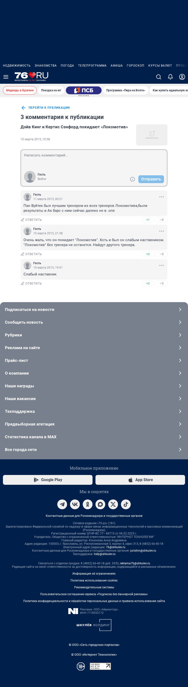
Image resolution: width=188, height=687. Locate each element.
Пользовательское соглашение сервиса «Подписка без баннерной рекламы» (94, 594)
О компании (17, 373)
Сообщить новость (24, 322)
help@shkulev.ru (105, 554)
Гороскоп (135, 65)
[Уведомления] (170, 77)
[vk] (75, 504)
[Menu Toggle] (6, 77)
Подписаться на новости (29, 309)
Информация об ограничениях (94, 573)
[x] (113, 504)
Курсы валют (160, 65)
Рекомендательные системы (94, 587)
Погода (67, 65)
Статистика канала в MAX (31, 436)
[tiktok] (126, 504)
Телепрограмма (92, 65)
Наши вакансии (20, 398)
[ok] (88, 504)
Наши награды (19, 385)
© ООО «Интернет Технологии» (94, 654)
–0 (162, 220)
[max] (100, 504)
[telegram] (62, 504)
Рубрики (13, 334)
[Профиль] (182, 77)
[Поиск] (158, 77)
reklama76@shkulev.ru (135, 563)
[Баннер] (84, 90)
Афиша (117, 65)
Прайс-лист (16, 360)
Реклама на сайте (22, 347)
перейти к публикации (49, 107)
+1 (148, 220)
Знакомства (46, 65)
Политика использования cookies (94, 580)
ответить (33, 220)
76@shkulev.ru (115, 547)
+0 (148, 254)
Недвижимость (17, 65)
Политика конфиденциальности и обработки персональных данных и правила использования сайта (94, 601)
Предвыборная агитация (30, 424)
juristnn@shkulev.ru (143, 550)
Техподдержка (20, 411)
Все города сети (21, 449)
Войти (42, 179)
